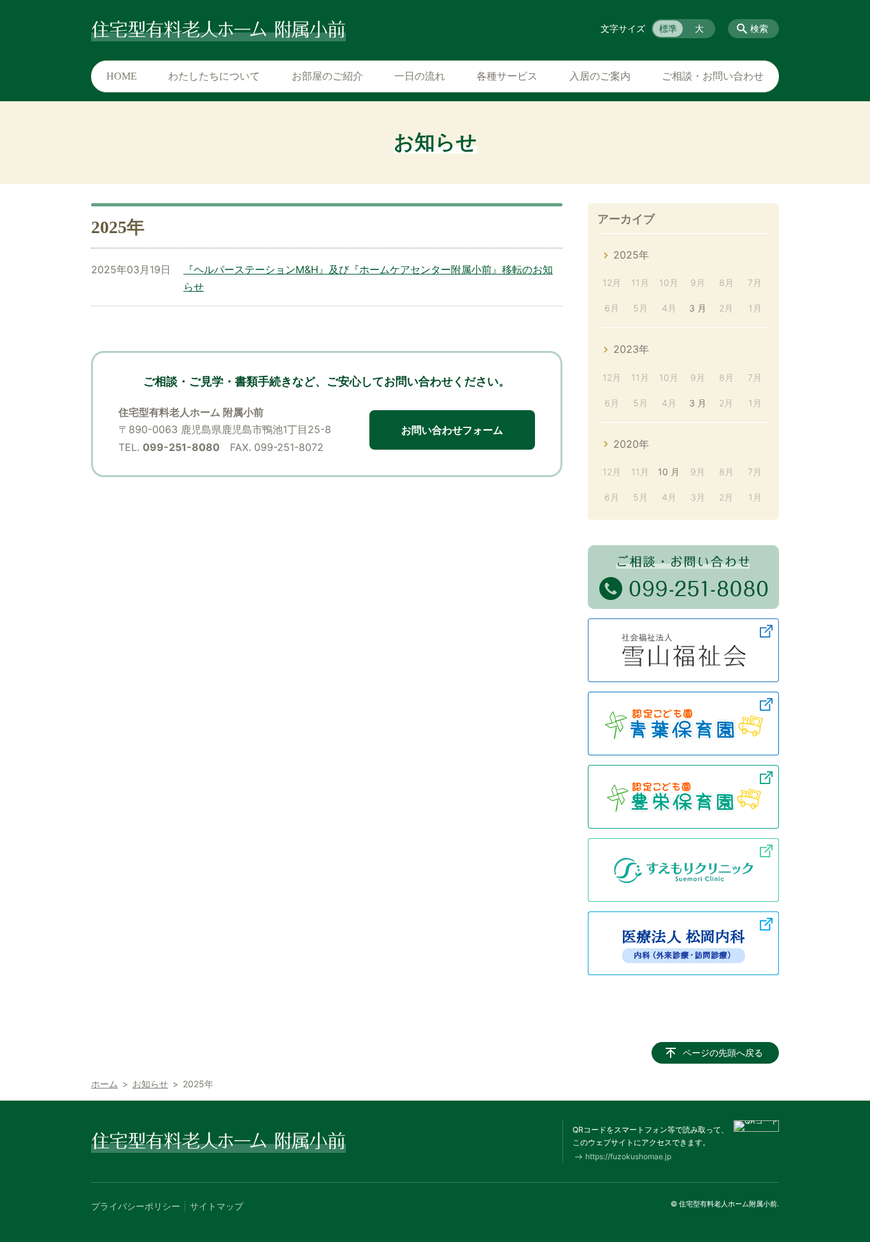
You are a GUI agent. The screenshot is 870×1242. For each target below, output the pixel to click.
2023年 (631, 349)
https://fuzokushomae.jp (628, 1156)
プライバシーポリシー (135, 1206)
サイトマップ (216, 1206)
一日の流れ (419, 76)
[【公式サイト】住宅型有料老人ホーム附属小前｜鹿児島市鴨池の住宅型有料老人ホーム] (218, 28)
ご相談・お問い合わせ (713, 76)
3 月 (697, 308)
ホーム (104, 1083)
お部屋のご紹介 (327, 76)
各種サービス (507, 76)
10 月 (669, 471)
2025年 (631, 254)
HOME (121, 76)
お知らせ (150, 1083)
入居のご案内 (600, 76)
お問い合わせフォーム (452, 430)
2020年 (631, 444)
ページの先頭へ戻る (723, 1052)
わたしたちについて (214, 76)
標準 (668, 28)
